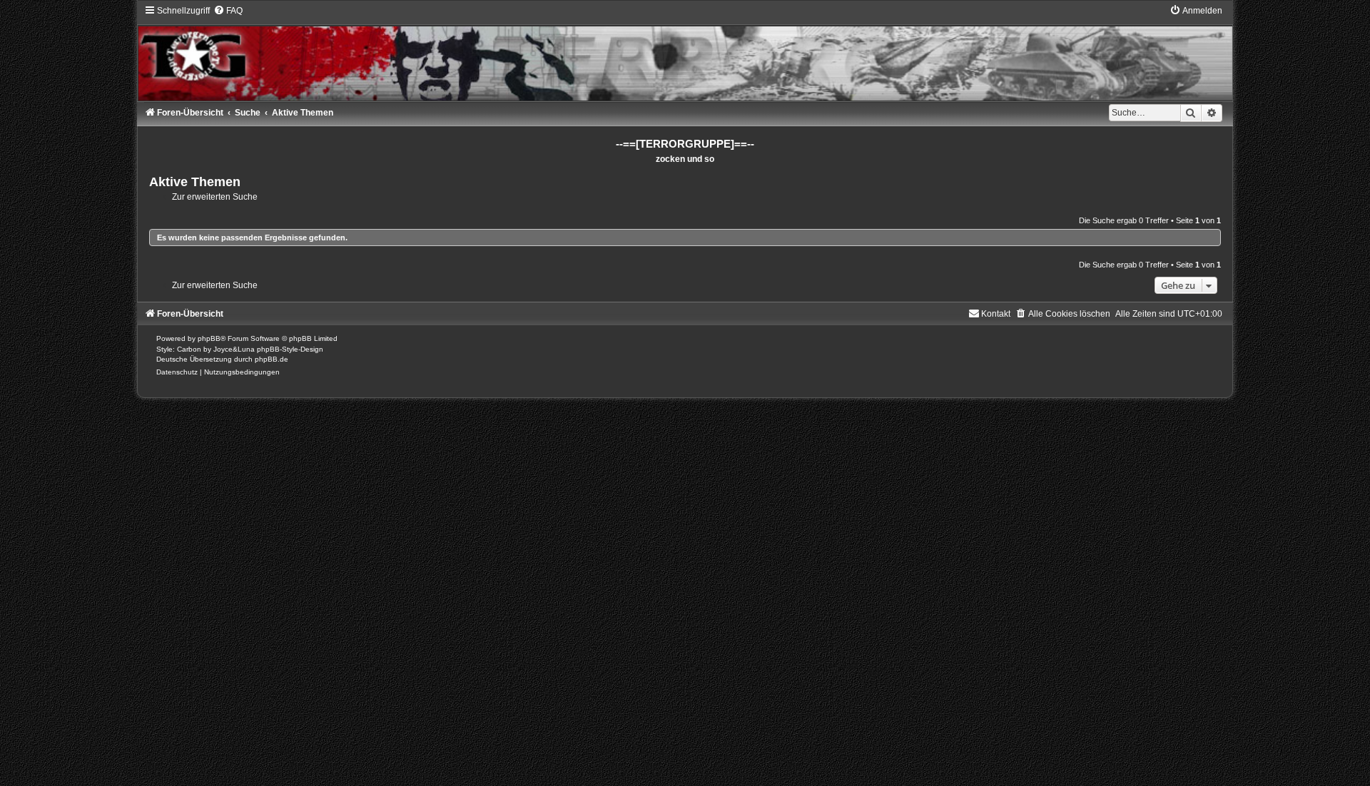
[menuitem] (228, 11)
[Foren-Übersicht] (684, 52)
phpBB (209, 338)
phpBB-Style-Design (290, 349)
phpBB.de (271, 359)
